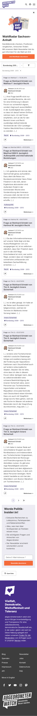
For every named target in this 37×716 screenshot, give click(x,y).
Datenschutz (24, 667)
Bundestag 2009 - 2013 (10, 70)
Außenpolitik (8, 205)
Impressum (6, 667)
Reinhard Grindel (14, 91)
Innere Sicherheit (10, 318)
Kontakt (22, 663)
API (3, 671)
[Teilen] (5, 139)
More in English (8, 678)
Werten (18, 641)
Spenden (5, 658)
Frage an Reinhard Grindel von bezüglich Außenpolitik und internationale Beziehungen (18, 154)
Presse (5, 663)
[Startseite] (9, 4)
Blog (4, 654)
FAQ (21, 671)
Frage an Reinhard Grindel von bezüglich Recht (18, 82)
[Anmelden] (30, 4)
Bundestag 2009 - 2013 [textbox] (12, 65)
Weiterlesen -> (28, 140)
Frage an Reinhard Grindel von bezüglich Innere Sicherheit (18, 287)
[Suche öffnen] (26, 4)
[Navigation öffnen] (34, 4)
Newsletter (24, 654)
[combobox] (12, 65)
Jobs (21, 658)
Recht (6, 135)
